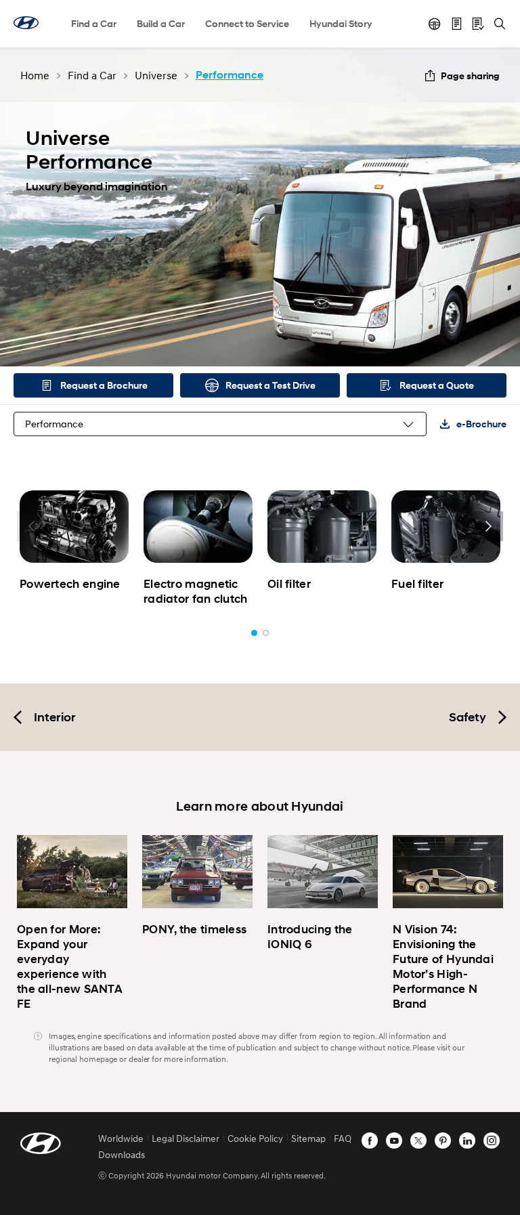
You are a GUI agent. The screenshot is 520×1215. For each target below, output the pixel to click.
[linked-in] (467, 1140)
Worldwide (121, 1138)
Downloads (121, 1154)
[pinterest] (443, 1140)
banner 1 (254, 633)
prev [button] (32, 526)
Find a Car (93, 23)
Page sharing (470, 75)
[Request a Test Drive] (434, 23)
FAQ (342, 1138)
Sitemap (308, 1138)
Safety (467, 717)
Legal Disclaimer (185, 1138)
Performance (54, 423)
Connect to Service (247, 23)
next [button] (488, 526)
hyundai (26, 22)
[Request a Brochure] (456, 23)
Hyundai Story (340, 23)
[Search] (499, 23)
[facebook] (370, 1140)
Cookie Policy (255, 1138)
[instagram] (491, 1140)
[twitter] (418, 1140)
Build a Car (161, 23)
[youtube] (394, 1140)
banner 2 (266, 633)
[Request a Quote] (478, 23)
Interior (55, 717)
